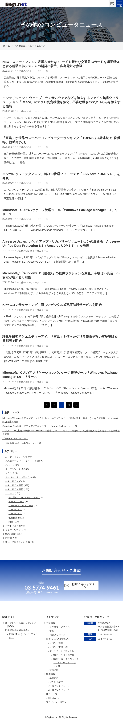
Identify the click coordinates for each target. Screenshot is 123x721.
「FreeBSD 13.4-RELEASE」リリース (21, 443)
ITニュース (51, 694)
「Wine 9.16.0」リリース (15, 438)
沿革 (51, 631)
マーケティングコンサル (61, 651)
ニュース (9, 493)
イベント (9, 465)
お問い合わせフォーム (85, 586)
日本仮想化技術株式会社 (17, 630)
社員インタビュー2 (59, 690)
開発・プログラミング (16, 542)
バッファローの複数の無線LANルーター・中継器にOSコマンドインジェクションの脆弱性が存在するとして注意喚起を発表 (61, 432)
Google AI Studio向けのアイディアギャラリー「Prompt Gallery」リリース (39, 426)
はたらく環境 (56, 682)
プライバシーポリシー (57, 702)
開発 (10, 521)
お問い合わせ (53, 698)
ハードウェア (15, 509)
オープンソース (13, 469)
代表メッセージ (57, 635)
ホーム (6, 46)
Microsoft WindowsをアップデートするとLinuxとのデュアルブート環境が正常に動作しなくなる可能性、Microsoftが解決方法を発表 (60, 420)
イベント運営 (56, 643)
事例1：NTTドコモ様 (63, 655)
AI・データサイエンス (16, 457)
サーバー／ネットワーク (17, 477)
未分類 (8, 537)
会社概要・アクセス (59, 627)
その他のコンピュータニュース (29, 46)
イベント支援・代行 (59, 647)
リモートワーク (13, 529)
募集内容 (53, 678)
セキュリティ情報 (14, 485)
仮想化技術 (14, 517)
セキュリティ (12, 481)
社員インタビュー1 (59, 686)
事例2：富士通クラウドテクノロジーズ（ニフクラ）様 (66, 662)
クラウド (9, 473)
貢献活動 (53, 670)
